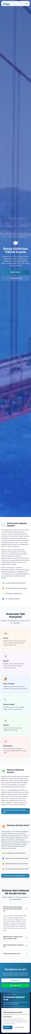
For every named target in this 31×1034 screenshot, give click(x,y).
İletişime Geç (16, 980)
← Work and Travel (15, 278)
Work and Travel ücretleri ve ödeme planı (14, 811)
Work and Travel (12, 237)
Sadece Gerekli (19, 1027)
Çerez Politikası (6, 1030)
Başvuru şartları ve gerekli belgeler (14, 875)
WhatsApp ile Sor (15, 985)
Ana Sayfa (4, 237)
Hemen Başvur (15, 272)
